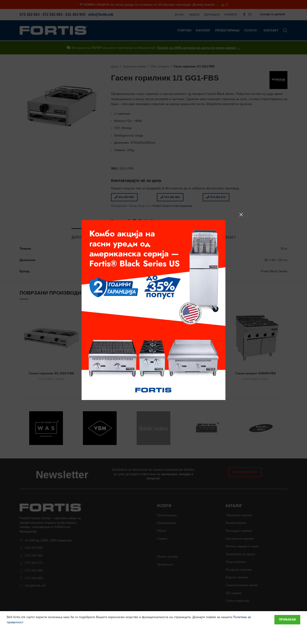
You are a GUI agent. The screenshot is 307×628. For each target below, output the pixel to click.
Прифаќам (287, 619)
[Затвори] (241, 214)
